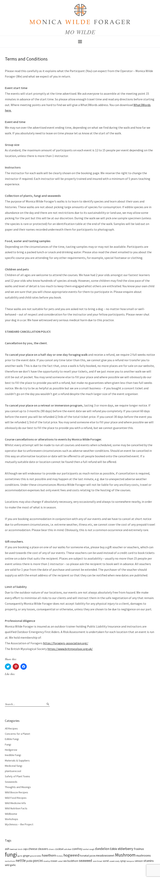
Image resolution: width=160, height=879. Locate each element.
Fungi (8, 744)
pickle (29, 861)
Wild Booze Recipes (16, 792)
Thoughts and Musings (18, 787)
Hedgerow (11, 750)
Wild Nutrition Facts (16, 808)
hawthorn (49, 855)
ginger (26, 855)
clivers (51, 849)
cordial (86, 849)
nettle (21, 860)
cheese (32, 849)
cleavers (43, 849)
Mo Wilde (80, 32)
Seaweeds (11, 782)
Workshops (11, 819)
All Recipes (11, 728)
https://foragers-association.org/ (65, 643)
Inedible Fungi (13, 755)
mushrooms (143, 855)
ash (7, 849)
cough (91, 849)
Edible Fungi (12, 739)
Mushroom (125, 855)
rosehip (46, 861)
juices (92, 855)
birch (20, 849)
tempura (130, 861)
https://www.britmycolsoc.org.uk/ (70, 649)
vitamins (148, 861)
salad (60, 861)
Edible (113, 849)
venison (139, 861)
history (60, 856)
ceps (25, 849)
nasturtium (10, 861)
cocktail (59, 849)
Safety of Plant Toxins (17, 776)
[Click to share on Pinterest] (16, 666)
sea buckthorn (70, 861)
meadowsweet (105, 855)
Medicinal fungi (13, 766)
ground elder (35, 856)
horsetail (84, 855)
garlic (20, 856)
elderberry (125, 848)
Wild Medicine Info (15, 803)
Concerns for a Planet (17, 733)
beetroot (13, 849)
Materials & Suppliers (17, 760)
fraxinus (139, 849)
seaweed (85, 860)
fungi (11, 854)
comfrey (77, 849)
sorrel (106, 861)
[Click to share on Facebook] (23, 666)
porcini (38, 860)
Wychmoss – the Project (19, 824)
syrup (123, 861)
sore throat (97, 861)
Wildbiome (11, 814)
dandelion (102, 849)
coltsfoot (67, 849)
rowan (54, 861)
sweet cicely (114, 861)
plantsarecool (13, 771)
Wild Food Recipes (16, 798)
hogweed (71, 855)
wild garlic (10, 865)
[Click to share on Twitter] (8, 666)
